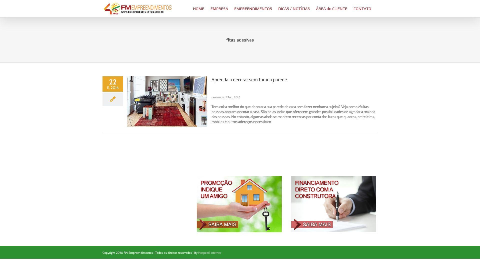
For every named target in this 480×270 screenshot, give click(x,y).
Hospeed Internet (209, 252)
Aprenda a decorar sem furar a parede (249, 79)
